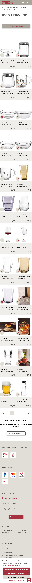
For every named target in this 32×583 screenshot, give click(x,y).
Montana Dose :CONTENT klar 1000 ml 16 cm (23, 62)
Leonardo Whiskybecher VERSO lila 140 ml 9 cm (7, 216)
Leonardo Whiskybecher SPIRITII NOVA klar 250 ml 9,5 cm (23, 370)
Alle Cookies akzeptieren (16, 573)
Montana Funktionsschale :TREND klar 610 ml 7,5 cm (7, 123)
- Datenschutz (20, 580)
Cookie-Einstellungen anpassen (16, 577)
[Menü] (23, 2)
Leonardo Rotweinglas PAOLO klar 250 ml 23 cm (7, 247)
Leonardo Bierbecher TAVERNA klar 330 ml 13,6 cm (7, 401)
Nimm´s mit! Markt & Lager (23, 531)
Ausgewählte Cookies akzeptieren (16, 569)
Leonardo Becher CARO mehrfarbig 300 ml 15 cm (6, 185)
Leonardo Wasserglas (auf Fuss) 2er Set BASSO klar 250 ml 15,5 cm (24, 308)
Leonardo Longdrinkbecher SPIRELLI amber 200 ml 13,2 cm (23, 185)
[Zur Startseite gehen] (7, 2)
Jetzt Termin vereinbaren (16, 433)
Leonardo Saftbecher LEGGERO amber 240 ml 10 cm (23, 278)
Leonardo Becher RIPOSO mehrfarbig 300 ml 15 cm (23, 93)
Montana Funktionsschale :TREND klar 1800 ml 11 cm (23, 123)
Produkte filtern (17, 26)
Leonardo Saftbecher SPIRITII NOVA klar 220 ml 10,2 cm (23, 339)
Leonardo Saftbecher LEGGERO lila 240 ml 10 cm (8, 308)
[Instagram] (10, 509)
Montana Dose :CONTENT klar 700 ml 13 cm (7, 93)
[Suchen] (28, 2)
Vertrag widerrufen (16, 517)
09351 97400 (11, 498)
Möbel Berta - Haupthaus (7, 531)
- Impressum (11, 580)
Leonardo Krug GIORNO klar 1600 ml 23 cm (8, 278)
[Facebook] (5, 509)
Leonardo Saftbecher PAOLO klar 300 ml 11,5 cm (23, 216)
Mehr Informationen (14, 565)
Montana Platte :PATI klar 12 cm (7, 62)
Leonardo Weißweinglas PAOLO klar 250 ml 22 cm (24, 247)
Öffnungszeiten (8, 552)
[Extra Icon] (14, 509)
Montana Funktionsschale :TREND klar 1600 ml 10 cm (8, 154)
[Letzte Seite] (28, 413)
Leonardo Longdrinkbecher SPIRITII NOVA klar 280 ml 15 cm (7, 370)
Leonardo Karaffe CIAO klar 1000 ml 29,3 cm (22, 401)
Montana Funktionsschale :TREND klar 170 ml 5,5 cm (23, 154)
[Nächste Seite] (24, 413)
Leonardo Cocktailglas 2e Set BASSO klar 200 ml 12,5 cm (7, 339)
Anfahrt (6, 549)
